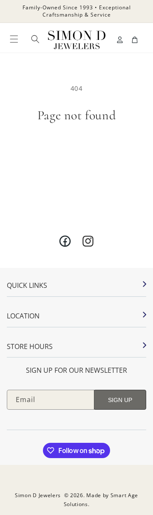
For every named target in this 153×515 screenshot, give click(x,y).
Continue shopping (77, 145)
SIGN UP (120, 400)
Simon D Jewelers (38, 495)
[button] (14, 39)
